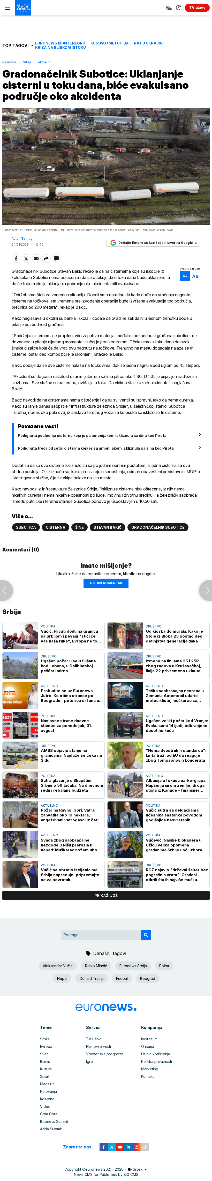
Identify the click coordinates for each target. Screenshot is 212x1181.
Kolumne (47, 1099)
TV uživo (94, 1039)
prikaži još (106, 895)
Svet (44, 1054)
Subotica (26, 527)
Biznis (45, 1061)
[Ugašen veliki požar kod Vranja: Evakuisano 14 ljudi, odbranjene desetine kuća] (125, 725)
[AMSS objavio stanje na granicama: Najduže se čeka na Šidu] (20, 755)
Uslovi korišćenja (155, 1054)
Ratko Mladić (96, 966)
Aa (185, 276)
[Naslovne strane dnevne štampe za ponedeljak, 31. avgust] (20, 725)
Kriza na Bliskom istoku (60, 48)
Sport (44, 1076)
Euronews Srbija (133, 966)
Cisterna (55, 527)
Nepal (62, 978)
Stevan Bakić (108, 527)
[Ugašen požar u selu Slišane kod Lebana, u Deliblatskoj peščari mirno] (20, 665)
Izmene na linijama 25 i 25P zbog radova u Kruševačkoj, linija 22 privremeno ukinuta (173, 665)
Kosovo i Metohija (109, 43)
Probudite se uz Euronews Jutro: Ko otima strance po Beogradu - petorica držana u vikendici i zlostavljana (70, 695)
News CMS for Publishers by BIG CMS (106, 1174)
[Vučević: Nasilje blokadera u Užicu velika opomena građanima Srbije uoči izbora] (125, 844)
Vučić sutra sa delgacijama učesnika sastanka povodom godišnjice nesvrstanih (174, 815)
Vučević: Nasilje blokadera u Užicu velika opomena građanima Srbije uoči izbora (174, 845)
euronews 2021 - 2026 (104, 1169)
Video (45, 1106)
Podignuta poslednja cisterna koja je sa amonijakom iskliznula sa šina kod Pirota (92, 435)
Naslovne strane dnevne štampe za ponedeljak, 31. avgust (66, 725)
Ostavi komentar (106, 583)
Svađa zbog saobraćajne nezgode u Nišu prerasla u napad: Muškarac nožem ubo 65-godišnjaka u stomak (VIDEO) (69, 845)
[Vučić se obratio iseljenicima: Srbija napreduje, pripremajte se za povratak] (20, 874)
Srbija (27, 62)
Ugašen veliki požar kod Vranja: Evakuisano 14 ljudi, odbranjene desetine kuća (177, 725)
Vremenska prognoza (104, 1054)
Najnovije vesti (98, 1046)
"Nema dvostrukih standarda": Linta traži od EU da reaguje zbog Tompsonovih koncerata (176, 755)
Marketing (149, 1069)
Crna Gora (48, 1114)
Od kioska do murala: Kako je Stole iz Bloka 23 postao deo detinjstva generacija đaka (174, 636)
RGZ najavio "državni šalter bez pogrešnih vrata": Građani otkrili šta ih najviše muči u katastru (177, 874)
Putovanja (48, 1091)
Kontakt (147, 1076)
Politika (48, 626)
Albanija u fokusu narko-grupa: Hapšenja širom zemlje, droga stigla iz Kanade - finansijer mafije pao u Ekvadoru (176, 785)
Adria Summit (51, 1129)
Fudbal (122, 978)
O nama (147, 1046)
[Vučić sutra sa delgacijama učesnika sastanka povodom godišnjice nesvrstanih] (125, 814)
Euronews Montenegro (60, 43)
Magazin (47, 1084)
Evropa (46, 1046)
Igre (89, 1061)
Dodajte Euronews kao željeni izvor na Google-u (157, 243)
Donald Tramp (92, 978)
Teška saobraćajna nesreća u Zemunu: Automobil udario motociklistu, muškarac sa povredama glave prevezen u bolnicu (175, 695)
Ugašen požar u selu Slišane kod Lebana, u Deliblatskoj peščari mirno (68, 665)
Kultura (46, 1069)
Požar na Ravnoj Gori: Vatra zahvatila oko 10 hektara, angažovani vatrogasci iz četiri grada (71, 815)
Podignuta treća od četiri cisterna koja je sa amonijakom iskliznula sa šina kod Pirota (96, 448)
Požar (164, 966)
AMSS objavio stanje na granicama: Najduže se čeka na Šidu (71, 755)
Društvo (154, 626)
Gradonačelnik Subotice (158, 527)
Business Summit (54, 1121)
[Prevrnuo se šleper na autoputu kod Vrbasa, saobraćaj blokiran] (205, 590)
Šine (79, 527)
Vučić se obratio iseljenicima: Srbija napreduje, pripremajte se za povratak (70, 874)
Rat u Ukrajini (149, 43)
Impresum (149, 1039)
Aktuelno (44, 62)
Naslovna (9, 62)
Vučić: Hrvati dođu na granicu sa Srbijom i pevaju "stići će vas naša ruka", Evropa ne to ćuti (69, 636)
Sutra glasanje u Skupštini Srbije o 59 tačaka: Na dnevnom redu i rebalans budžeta (72, 785)
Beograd (147, 978)
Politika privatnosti (156, 1061)
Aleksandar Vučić (58, 966)
